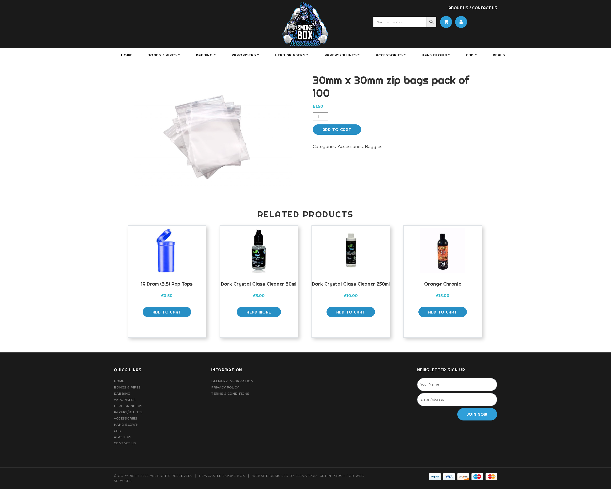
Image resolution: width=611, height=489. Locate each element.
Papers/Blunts (128, 412)
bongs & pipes (162, 55)
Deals (499, 55)
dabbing (204, 55)
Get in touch (333, 476)
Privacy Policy (225, 387)
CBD (470, 55)
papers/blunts (341, 55)
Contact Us (484, 7)
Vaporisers (125, 400)
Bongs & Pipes (127, 387)
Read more (259, 311)
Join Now (477, 414)
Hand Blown (434, 55)
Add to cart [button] (167, 311)
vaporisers (244, 55)
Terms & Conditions (230, 393)
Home (126, 55)
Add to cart (336, 129)
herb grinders (290, 55)
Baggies (373, 146)
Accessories (350, 146)
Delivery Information (232, 381)
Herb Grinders (128, 406)
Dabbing (122, 393)
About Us (458, 7)
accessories (389, 55)
